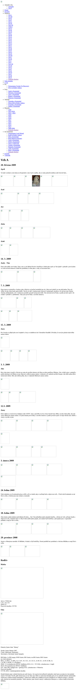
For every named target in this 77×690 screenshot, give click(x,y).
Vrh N (10, 32)
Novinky (7, 11)
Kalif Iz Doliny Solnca (15, 135)
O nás (6, 82)
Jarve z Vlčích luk (13, 143)
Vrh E (10, 18)
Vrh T (10, 45)
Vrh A (10, 37)
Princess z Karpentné (14, 98)
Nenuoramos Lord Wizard (16, 133)
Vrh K (10, 30)
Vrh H (10, 23)
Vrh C (10, 33)
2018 (9, 118)
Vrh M (10, 17)
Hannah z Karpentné (14, 147)
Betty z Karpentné (13, 150)
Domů (6, 10)
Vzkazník (7, 155)
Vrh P (10, 8)
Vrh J (9, 61)
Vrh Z (10, 39)
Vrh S (10, 47)
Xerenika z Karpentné (14, 101)
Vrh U (10, 44)
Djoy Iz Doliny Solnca (15, 88)
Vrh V (10, 42)
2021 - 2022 (11, 113)
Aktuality (11, 6)
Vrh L (10, 15)
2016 (9, 121)
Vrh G (10, 22)
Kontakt (7, 153)
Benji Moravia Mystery (15, 138)
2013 (9, 126)
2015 (9, 123)
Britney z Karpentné (14, 96)
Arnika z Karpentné (14, 145)
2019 (9, 116)
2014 (9, 125)
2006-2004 (11, 128)
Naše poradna (9, 81)
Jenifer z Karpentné (14, 106)
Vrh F (10, 20)
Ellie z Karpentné (13, 137)
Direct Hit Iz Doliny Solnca (16, 103)
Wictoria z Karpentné (14, 93)
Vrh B (10, 35)
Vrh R (10, 49)
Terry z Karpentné (13, 94)
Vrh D (10, 72)
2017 (9, 120)
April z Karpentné (13, 140)
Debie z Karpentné (13, 142)
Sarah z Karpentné (13, 91)
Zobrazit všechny (13, 79)
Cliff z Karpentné (13, 148)
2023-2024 (11, 111)
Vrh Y (10, 40)
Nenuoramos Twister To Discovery (18, 86)
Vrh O (10, 28)
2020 (9, 115)
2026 (9, 110)
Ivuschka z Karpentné (14, 104)
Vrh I (9, 62)
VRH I (10, 27)
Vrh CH (10, 25)
